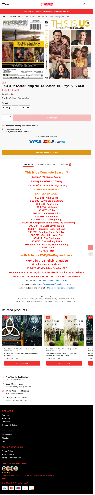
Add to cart (52, 117)
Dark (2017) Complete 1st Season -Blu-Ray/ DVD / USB (21, 354)
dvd (28, 301)
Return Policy (7, 451)
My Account (7, 435)
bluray (24, 301)
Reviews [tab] (65, 164)
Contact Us (7, 422)
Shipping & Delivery (10, 425)
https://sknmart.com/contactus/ (60, 288)
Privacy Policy (8, 454)
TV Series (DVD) (15, 17)
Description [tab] (28, 164)
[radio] (6, 107)
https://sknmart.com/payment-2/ (54, 280)
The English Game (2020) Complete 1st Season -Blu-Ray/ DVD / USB (61, 354)
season (51, 301)
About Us (6, 418)
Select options (22, 363)
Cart (3, 441)
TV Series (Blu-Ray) (34, 299)
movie (45, 301)
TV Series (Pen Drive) (66, 299)
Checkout (6, 438)
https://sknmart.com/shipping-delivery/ (54, 284)
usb (73, 301)
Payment (5, 415)
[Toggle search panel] (84, 4)
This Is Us (59, 301)
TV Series (67, 301)
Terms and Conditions (11, 458)
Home (4, 17)
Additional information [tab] (47, 164)
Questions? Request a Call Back (46, 152)
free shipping (36, 301)
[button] (89, 4)
